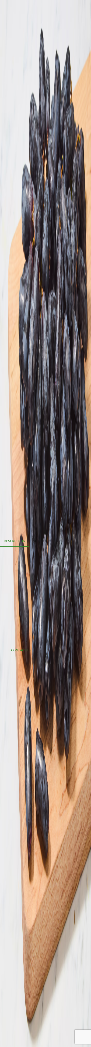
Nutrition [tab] (42, 541)
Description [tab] (14, 541)
